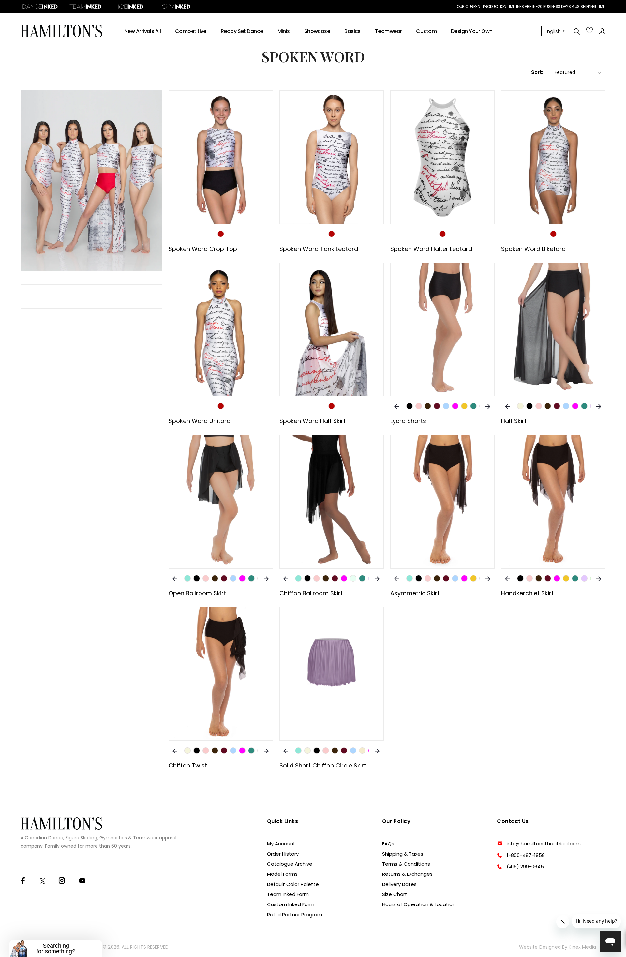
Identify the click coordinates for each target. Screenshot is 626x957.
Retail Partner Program (294, 914)
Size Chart (394, 894)
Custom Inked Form (290, 904)
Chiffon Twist (188, 765)
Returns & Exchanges (407, 874)
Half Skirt (514, 421)
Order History (283, 853)
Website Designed (540, 947)
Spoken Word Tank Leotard (318, 249)
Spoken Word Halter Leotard (431, 249)
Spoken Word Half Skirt (312, 421)
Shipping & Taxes (402, 853)
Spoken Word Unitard (200, 421)
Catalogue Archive (289, 863)
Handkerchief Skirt (527, 593)
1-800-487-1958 (526, 855)
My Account (281, 843)
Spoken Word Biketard (533, 249)
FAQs (388, 843)
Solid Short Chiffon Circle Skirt (322, 765)
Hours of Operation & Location (418, 904)
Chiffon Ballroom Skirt (311, 593)
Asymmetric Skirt (415, 593)
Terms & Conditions (406, 863)
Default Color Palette (293, 884)
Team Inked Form (288, 894)
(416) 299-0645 (525, 866)
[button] (55, 948)
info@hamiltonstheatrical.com (544, 843)
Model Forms (282, 874)
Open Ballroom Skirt (197, 593)
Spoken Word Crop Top (203, 249)
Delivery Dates (399, 884)
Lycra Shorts (408, 421)
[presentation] (396, 406)
